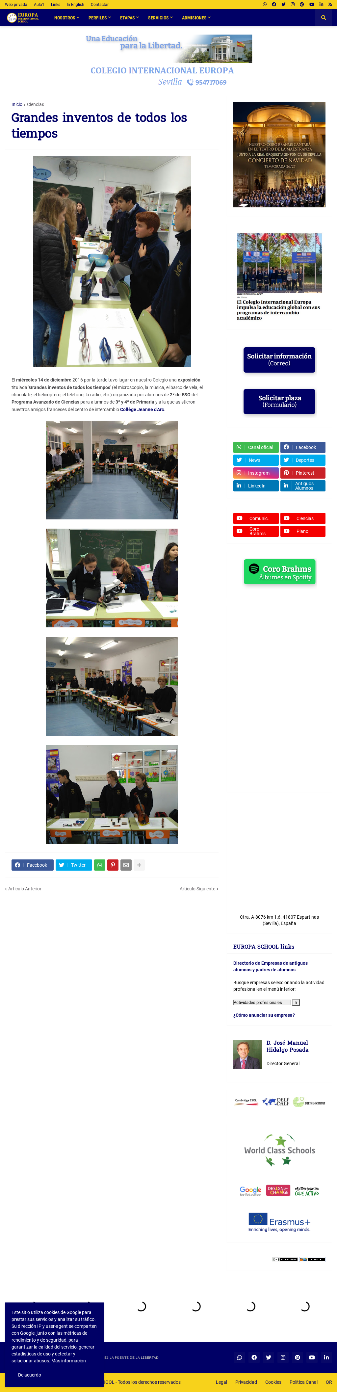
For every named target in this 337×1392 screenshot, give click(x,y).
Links (55, 4)
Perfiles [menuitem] (98, 17)
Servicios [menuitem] (158, 17)
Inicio (17, 104)
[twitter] (283, 4)
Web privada (16, 4)
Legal (221, 1382)
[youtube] (311, 4)
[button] (323, 17)
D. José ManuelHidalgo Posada (288, 1047)
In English (75, 4)
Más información (68, 1360)
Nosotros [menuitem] (64, 17)
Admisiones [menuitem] (194, 17)
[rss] (330, 4)
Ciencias (35, 104)
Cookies (273, 1382)
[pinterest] (302, 4)
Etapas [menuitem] (127, 17)
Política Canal (304, 1382)
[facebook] (274, 4)
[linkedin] (321, 4)
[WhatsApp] (99, 865)
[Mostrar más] (139, 865)
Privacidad (246, 1382)
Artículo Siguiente (197, 888)
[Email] (126, 865)
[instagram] (293, 4)
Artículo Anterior (24, 888)
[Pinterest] (112, 865)
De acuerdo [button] (29, 1375)
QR (329, 1382)
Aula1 (39, 4)
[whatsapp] (265, 4)
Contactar (100, 4)
